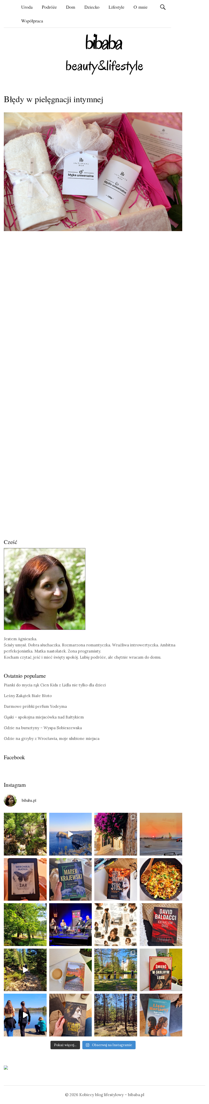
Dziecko (91, 7)
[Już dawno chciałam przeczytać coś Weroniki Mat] (25, 879)
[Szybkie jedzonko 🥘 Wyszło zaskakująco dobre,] (161, 879)
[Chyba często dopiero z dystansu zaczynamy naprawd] (25, 1015)
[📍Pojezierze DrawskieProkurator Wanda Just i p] (115, 879)
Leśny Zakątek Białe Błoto (28, 695)
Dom (70, 7)
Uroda (27, 7)
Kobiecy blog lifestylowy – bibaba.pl (111, 1094)
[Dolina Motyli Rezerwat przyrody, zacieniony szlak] (25, 834)
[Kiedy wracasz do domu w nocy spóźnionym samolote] (161, 834)
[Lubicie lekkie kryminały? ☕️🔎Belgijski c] (70, 970)
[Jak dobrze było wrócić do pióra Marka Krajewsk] (70, 879)
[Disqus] (93, 314)
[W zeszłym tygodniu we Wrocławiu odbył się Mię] (70, 924)
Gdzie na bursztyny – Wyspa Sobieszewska (43, 727)
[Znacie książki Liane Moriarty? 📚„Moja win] (161, 1015)
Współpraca (32, 21)
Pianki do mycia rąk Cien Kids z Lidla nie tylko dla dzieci (55, 685)
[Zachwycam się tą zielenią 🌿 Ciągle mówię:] (25, 924)
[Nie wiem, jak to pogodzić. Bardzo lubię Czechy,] (115, 970)
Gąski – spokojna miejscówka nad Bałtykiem (44, 717)
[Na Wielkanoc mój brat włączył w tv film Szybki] (115, 1015)
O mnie (141, 7)
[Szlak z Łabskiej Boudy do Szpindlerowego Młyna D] (25, 970)
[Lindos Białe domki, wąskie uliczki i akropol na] (115, 834)
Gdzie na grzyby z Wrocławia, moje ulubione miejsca (51, 738)
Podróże (49, 7)
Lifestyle (116, 7)
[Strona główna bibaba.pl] (104, 54)
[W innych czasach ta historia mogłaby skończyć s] (70, 1015)
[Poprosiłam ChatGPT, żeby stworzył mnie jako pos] (115, 924)
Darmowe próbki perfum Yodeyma (35, 706)
